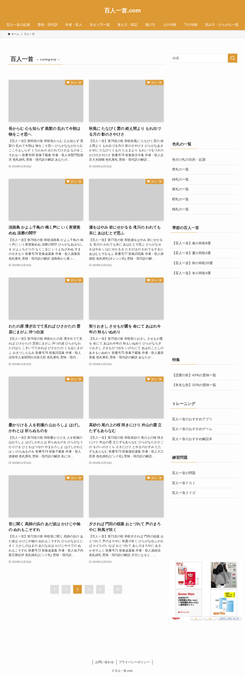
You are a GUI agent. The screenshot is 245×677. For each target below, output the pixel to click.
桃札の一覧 (180, 209)
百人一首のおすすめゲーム (192, 429)
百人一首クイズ (183, 493)
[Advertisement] (203, 101)
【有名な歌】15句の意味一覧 (194, 385)
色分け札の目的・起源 (189, 159)
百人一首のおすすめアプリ (192, 419)
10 (118, 589)
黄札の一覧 (180, 189)
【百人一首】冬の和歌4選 (191, 273)
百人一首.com (122, 10)
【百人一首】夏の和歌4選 (191, 253)
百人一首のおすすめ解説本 (192, 439)
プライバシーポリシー (134, 662)
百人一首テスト (183, 483)
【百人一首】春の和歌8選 (191, 243)
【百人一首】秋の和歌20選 (192, 263)
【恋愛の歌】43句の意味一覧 (194, 375)
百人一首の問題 (183, 473)
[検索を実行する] (232, 58)
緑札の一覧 (180, 179)
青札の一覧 (180, 169)
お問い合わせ (104, 662)
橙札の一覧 (180, 199)
